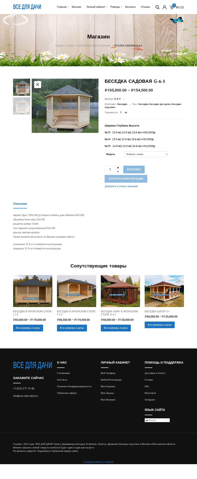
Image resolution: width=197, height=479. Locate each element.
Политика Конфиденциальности (74, 386)
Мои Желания (108, 399)
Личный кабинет (95, 7)
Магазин (76, 7)
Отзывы (145, 7)
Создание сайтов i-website (98, 461)
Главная (61, 7)
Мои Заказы (107, 393)
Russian (152, 420)
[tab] (20, 203)
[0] (172, 7)
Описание (20, 204)
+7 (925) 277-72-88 (23, 388)
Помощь (115, 7)
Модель (110, 154)
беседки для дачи (159, 104)
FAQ (147, 386)
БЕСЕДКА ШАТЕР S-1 (157, 311)
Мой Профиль (108, 373)
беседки (143, 104)
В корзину (134, 169)
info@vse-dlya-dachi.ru (25, 395)
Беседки (122, 104)
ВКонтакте (150, 393)
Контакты (130, 7)
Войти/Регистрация (111, 379)
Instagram (150, 399)
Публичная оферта (67, 393)
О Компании (63, 373)
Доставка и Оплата (155, 373)
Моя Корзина (108, 386)
